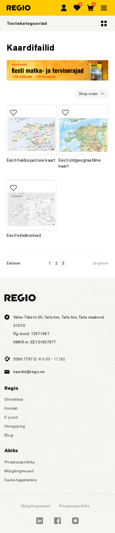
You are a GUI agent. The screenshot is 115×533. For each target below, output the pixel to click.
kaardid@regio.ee (29, 371)
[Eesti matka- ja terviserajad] (57, 70)
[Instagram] (75, 520)
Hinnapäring (14, 426)
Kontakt (11, 408)
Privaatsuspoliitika (19, 461)
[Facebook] (57, 520)
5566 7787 (23, 359)
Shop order (88, 93)
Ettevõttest (13, 399)
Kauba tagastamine (20, 479)
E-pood (11, 417)
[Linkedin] (39, 520)
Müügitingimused (18, 470)
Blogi (8, 435)
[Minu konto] (63, 7)
